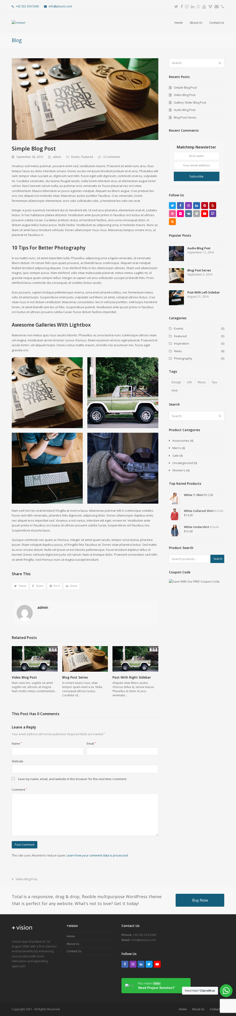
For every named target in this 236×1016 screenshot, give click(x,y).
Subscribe (196, 176)
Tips (214, 382)
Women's (179, 470)
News (178, 351)
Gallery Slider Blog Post (190, 102)
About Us (73, 944)
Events (75, 157)
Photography (183, 358)
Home (71, 936)
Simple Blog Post (185, 87)
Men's (176, 448)
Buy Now (200, 900)
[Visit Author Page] (25, 612)
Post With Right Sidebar (131, 677)
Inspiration (181, 343)
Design (176, 382)
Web (174, 390)
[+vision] (22, 931)
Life (189, 382)
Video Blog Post (24, 677)
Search (217, 559)
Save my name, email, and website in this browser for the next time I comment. (72, 779)
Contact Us (74, 951)
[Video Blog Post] (35, 658)
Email (91, 743)
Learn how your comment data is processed (97, 855)
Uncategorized (182, 463)
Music (202, 382)
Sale (175, 455)
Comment (19, 789)
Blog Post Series (75, 677)
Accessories (180, 440)
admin (57, 157)
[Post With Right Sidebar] (135, 658)
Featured (87, 157)
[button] (20, 586)
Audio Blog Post (184, 110)
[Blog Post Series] (85, 658)
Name (17, 743)
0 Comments (111, 157)
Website (17, 761)
